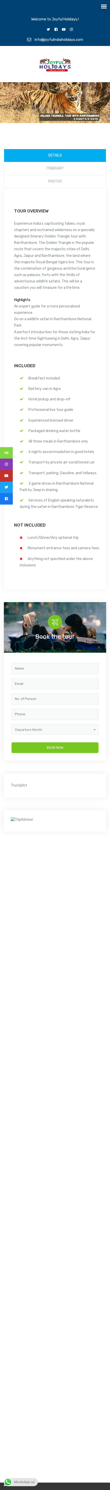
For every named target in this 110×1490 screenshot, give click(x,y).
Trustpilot (19, 785)
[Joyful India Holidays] (55, 66)
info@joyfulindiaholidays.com (58, 40)
